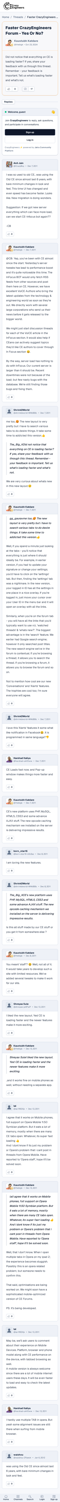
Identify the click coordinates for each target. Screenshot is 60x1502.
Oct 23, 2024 (32, 44)
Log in (30, 139)
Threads (18, 17)
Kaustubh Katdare (26, 41)
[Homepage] (14, 6)
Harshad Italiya (22, 758)
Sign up (30, 132)
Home (5, 17)
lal (15, 1105)
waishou (18, 1454)
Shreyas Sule (21, 1003)
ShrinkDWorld (22, 409)
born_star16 (21, 851)
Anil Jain (19, 163)
